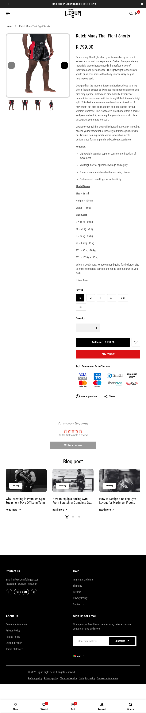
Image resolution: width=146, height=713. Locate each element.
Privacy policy (51, 678)
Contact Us (78, 604)
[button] (136, 342)
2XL (123, 297)
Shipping (77, 585)
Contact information (107, 678)
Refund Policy (13, 636)
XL (111, 297)
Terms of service (68, 678)
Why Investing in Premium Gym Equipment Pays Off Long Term (25, 500)
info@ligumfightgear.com (26, 579)
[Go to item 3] (79, 517)
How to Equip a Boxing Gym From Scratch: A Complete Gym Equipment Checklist (72, 502)
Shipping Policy (14, 642)
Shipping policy (87, 678)
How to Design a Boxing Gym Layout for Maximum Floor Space (117, 502)
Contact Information (16, 624)
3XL (81, 307)
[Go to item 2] (73, 517)
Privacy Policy (80, 598)
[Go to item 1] (67, 517)
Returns (77, 591)
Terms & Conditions (83, 579)
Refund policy (35, 678)
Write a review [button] (73, 445)
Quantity (80, 318)
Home (9, 26)
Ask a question (89, 396)
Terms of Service (14, 649)
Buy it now (108, 354)
